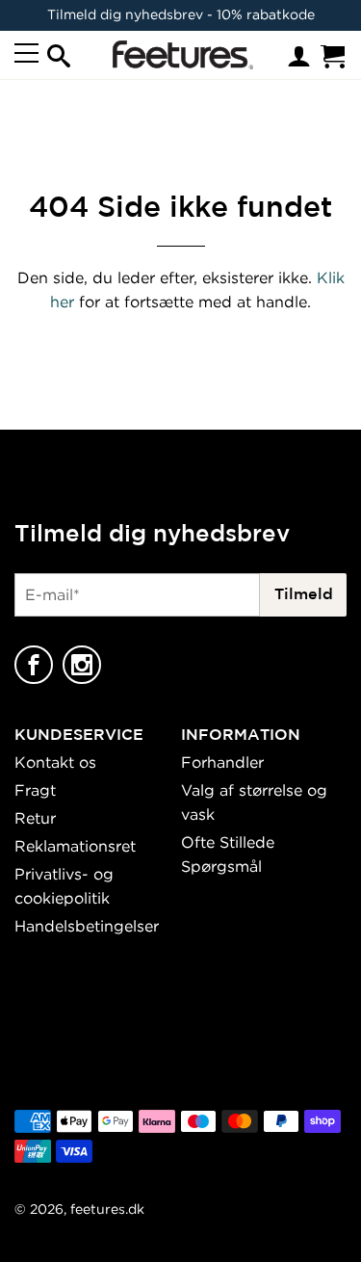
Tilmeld (303, 593)
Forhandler (222, 762)
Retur (35, 818)
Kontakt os (55, 762)
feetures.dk (107, 1208)
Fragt (35, 790)
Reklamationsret (75, 845)
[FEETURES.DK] (179, 54)
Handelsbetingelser (86, 925)
